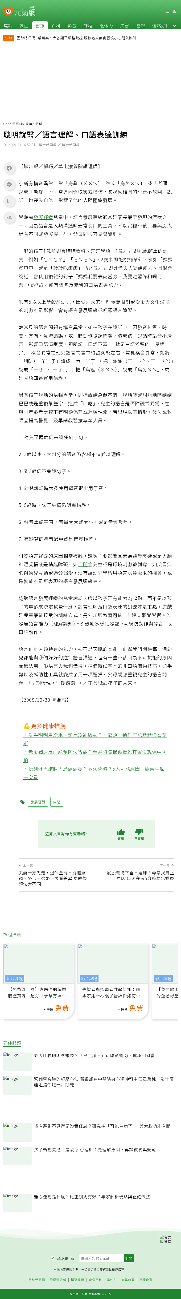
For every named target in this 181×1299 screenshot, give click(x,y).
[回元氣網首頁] (24, 11)
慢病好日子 (163, 25)
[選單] (175, 11)
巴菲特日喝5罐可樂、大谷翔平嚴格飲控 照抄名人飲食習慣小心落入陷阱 (77, 37)
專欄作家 (145, 1280)
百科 (56, 25)
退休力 (106, 25)
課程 (88, 25)
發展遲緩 (43, 217)
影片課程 (15, 978)
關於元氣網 (37, 1280)
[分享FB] (9, 168)
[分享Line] (9, 184)
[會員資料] (167, 11)
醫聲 (140, 25)
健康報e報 (65, 1258)
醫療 (40, 25)
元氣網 (17, 123)
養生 (24, 25)
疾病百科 (95, 1280)
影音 (72, 25)
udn (6, 123)
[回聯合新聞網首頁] (8, 12)
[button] (174, 25)
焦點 (8, 25)
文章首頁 (128, 1280)
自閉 (83, 564)
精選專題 (77, 1280)
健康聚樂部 (58, 1280)
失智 (124, 25)
